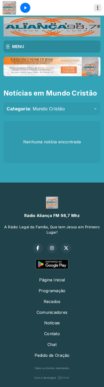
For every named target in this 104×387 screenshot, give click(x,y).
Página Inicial (52, 279)
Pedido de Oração (52, 355)
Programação (52, 290)
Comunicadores (52, 312)
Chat (52, 344)
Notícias (52, 322)
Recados (52, 301)
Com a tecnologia (45, 377)
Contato (52, 333)
